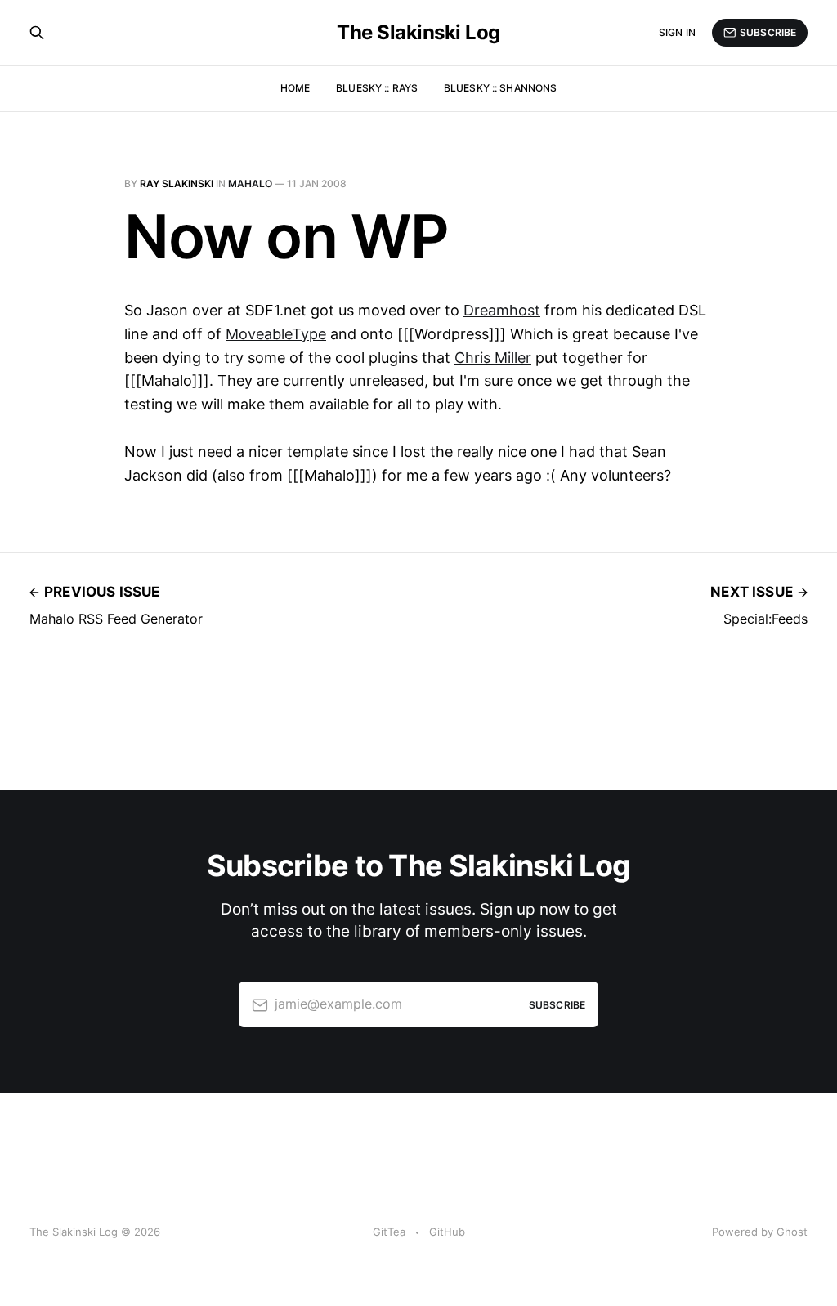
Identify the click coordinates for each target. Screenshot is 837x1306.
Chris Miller (492, 357)
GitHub (447, 1231)
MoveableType (276, 333)
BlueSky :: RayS (377, 88)
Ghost (792, 1231)
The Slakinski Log (418, 32)
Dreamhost (501, 310)
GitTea (389, 1231)
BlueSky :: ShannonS (500, 88)
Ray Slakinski (176, 183)
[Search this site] (37, 32)
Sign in (677, 32)
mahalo (250, 183)
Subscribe (768, 32)
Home (295, 88)
